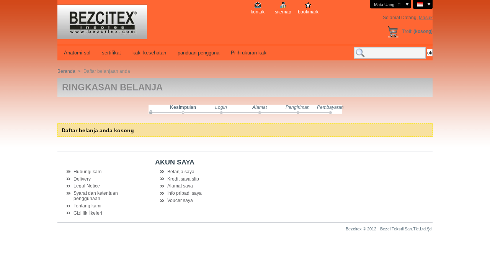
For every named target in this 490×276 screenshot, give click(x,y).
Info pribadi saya (184, 193)
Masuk (426, 17)
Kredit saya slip (183, 179)
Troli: (407, 31)
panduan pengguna (197, 53)
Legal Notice (87, 186)
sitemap (283, 12)
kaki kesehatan (148, 53)
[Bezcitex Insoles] (124, 19)
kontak (258, 12)
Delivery (82, 179)
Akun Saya (174, 162)
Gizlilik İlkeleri (88, 213)
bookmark (308, 12)
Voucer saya (180, 200)
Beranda (66, 71)
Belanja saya (180, 171)
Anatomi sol (76, 53)
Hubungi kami (88, 171)
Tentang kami (87, 206)
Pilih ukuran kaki (248, 53)
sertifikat (110, 53)
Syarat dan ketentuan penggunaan (96, 196)
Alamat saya (180, 186)
